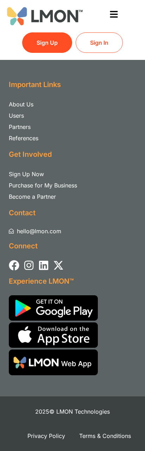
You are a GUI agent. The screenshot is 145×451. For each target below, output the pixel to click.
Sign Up (47, 42)
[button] (114, 14)
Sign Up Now (26, 174)
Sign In (99, 42)
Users (16, 115)
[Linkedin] (43, 265)
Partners (20, 126)
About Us (21, 104)
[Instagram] (29, 265)
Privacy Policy (46, 435)
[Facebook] (14, 265)
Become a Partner (32, 196)
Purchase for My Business (43, 185)
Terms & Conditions (105, 435)
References (23, 138)
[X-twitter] (58, 265)
